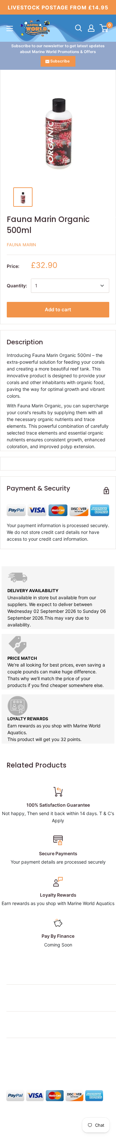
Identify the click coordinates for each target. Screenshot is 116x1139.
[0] (104, 28)
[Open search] (78, 28)
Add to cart (58, 309)
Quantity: (17, 285)
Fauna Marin (21, 244)
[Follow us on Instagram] (35, 1065)
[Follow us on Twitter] (23, 1065)
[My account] (91, 28)
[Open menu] (9, 28)
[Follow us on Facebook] (10, 1065)
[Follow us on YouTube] (59, 1065)
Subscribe (60, 61)
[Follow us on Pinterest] (47, 1065)
